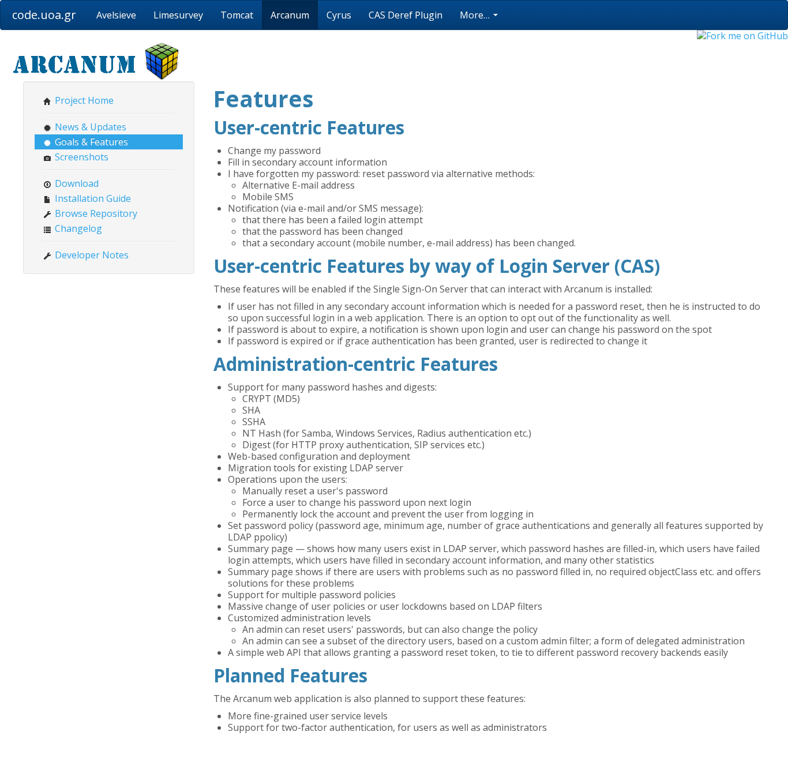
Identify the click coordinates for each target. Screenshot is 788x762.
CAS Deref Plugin (405, 15)
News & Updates (89, 127)
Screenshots (80, 157)
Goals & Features (90, 142)
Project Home (83, 100)
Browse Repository (94, 213)
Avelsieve (116, 15)
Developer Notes (90, 255)
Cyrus (339, 15)
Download (75, 183)
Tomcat (236, 15)
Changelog (77, 228)
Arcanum (290, 15)
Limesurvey (178, 15)
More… (476, 15)
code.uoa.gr (44, 14)
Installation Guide (91, 198)
